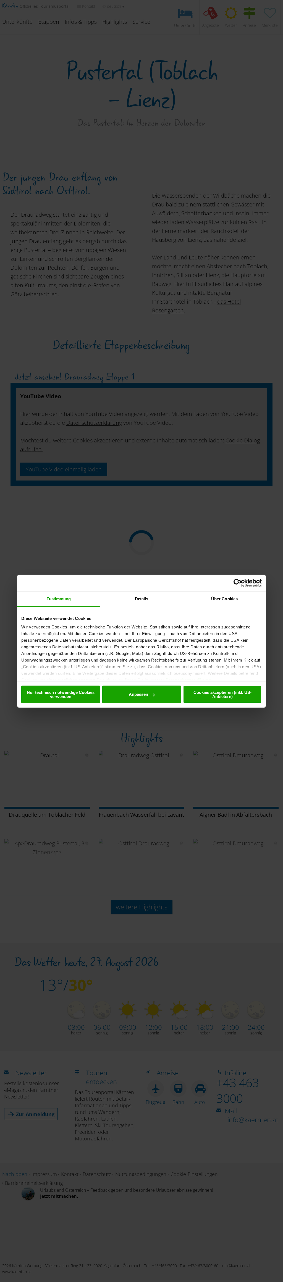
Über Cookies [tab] (224, 598)
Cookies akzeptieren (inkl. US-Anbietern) (222, 694)
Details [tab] (141, 598)
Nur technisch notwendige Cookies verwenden (61, 694)
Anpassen (138, 694)
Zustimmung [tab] (58, 598)
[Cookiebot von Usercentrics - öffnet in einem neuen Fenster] (237, 583)
